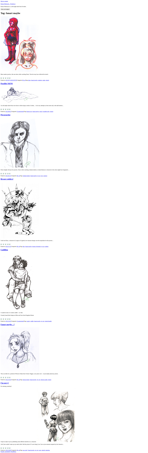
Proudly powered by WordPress (8, 451)
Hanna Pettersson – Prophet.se (8, 4)
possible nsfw (46, 111)
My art (24, 80)
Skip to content (4, 1)
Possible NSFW (7, 84)
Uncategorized (20, 111)
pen (42, 175)
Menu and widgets (5, 9)
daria (29, 80)
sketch (47, 80)
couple (28, 321)
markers (40, 80)
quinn (44, 80)
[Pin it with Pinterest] (6, 78)
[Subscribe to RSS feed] (10, 78)
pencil (40, 111)
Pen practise (5, 115)
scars (40, 450)
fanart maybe (34, 80)
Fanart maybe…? (8, 325)
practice (45, 175)
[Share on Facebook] (1, 78)
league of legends (36, 246)
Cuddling (4, 250)
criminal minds (26, 175)
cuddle (32, 321)
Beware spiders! (7, 179)
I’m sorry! (5, 383)
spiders (46, 246)
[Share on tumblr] (8, 78)
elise (24, 246)
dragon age (29, 111)
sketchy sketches (46, 450)
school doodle (48, 321)
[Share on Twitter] (4, 78)
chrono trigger (26, 379)
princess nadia (44, 379)
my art (38, 175)
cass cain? (25, 450)
